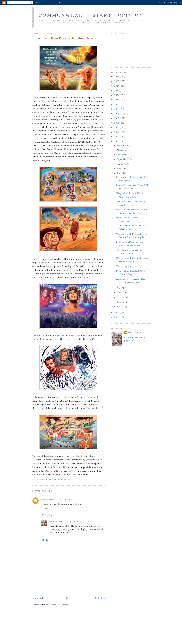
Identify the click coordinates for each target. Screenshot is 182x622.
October (121, 154)
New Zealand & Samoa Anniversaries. (127, 219)
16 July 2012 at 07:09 (79, 521)
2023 (117, 90)
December (122, 145)
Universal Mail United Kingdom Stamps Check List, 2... (131, 211)
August (121, 163)
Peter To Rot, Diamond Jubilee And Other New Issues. (131, 243)
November (122, 150)
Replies (48, 515)
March (120, 297)
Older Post (100, 597)
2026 (117, 76)
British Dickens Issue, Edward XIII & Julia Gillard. (132, 187)
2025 (117, 81)
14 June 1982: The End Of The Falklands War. (131, 227)
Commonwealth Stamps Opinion (91, 15)
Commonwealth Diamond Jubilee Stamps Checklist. (132, 259)
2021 (117, 99)
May (119, 288)
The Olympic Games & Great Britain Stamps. (130, 251)
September (122, 159)
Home (69, 597)
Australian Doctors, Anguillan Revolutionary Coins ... (130, 280)
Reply (44, 508)
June (119, 173)
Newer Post (37, 597)
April (120, 292)
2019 (117, 108)
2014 (117, 132)
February (121, 301)
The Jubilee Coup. (125, 266)
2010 (117, 317)
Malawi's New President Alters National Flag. (130, 272)
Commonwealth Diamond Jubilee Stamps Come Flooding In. (132, 235)
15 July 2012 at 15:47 (66, 499)
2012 (117, 141)
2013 (117, 136)
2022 (117, 95)
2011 (117, 312)
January (121, 306)
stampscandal (48, 499)
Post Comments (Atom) (57, 604)
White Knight (56, 521)
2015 (117, 127)
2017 (117, 118)
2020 (117, 104)
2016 (117, 122)
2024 (117, 85)
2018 (117, 113)
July (119, 168)
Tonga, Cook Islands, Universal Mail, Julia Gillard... (131, 195)
